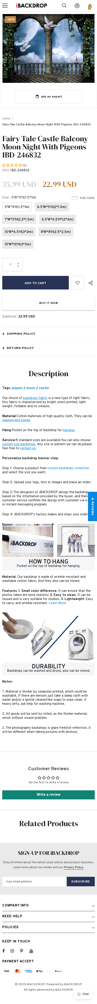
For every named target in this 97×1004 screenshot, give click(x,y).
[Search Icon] (64, 5)
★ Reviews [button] (92, 506)
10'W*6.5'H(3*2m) (19, 232)
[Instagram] (15, 951)
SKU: (5, 170)
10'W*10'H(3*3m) (18, 244)
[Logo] (31, 5)
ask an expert (51, 97)
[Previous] (9, 48)
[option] (48, 48)
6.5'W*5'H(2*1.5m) (52, 207)
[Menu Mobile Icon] (5, 5)
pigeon (17, 388)
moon (30, 388)
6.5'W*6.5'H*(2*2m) (58, 220)
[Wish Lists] (77, 282)
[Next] (88, 48)
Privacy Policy (73, 867)
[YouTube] (34, 951)
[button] (12, 165)
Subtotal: (9, 317)
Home (6, 119)
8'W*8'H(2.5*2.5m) (56, 232)
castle (44, 388)
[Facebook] (6, 951)
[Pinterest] (24, 951)
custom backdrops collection (68, 468)
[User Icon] (77, 6)
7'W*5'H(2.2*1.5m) (19, 220)
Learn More (57, 603)
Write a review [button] (48, 795)
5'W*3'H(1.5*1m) (17, 207)
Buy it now (48, 303)
